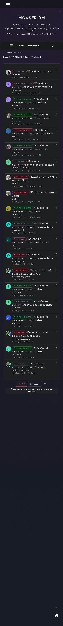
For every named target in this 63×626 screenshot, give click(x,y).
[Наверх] (56, 607)
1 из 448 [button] (21, 383)
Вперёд (33, 384)
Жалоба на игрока (39, 71)
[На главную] (56, 615)
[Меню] (11, 46)
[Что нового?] (52, 46)
